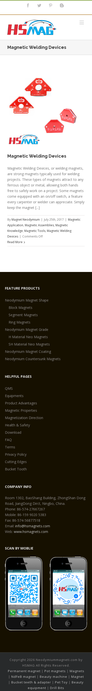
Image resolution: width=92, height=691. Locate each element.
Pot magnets (55, 671)
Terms (10, 447)
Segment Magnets (23, 315)
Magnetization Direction (24, 417)
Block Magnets (20, 307)
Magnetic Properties (21, 410)
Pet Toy (61, 682)
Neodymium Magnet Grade (26, 329)
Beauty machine (53, 676)
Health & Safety (17, 425)
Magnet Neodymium (26, 219)
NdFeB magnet (23, 676)
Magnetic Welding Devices (36, 156)
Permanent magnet (24, 671)
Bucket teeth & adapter (31, 682)
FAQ (8, 439)
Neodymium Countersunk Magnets (33, 358)
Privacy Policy (15, 454)
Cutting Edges (16, 461)
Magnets (77, 671)
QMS (9, 388)
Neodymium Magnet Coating (28, 351)
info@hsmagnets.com (32, 526)
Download (13, 432)
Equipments (14, 395)
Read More (15, 242)
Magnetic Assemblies (39, 225)
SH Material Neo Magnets (29, 344)
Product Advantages (21, 403)
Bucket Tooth (16, 469)
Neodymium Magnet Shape (27, 300)
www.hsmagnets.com (31, 531)
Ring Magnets (19, 322)
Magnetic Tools (34, 231)
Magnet (77, 676)
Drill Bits (57, 688)
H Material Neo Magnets (28, 337)
